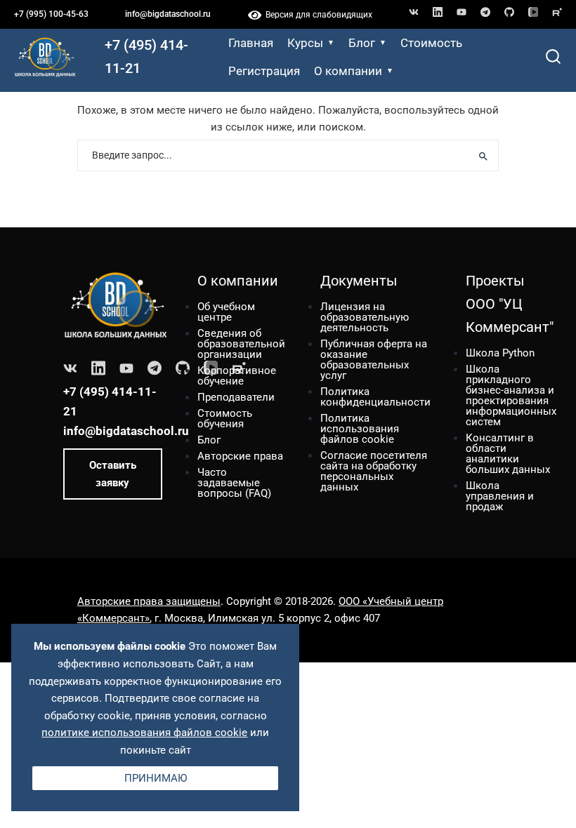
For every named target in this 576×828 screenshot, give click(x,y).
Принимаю (155, 778)
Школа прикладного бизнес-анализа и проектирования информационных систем (511, 395)
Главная (250, 43)
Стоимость (431, 43)
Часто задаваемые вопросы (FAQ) (234, 483)
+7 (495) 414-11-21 (146, 56)
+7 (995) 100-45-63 (51, 14)
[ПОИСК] (483, 155)
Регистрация (264, 71)
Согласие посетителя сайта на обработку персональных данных (373, 471)
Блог (361, 43)
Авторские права (240, 456)
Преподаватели (236, 397)
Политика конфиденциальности (375, 396)
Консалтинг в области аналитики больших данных (508, 454)
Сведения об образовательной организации (241, 344)
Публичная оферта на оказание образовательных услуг (373, 360)
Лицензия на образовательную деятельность (364, 317)
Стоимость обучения (224, 418)
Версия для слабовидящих (316, 15)
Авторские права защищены (149, 601)
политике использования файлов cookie (144, 732)
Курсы (305, 43)
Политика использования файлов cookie (359, 429)
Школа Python (500, 353)
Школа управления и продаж (500, 496)
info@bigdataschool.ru (168, 14)
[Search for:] (288, 155)
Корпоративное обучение (236, 375)
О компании (348, 71)
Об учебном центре (226, 311)
